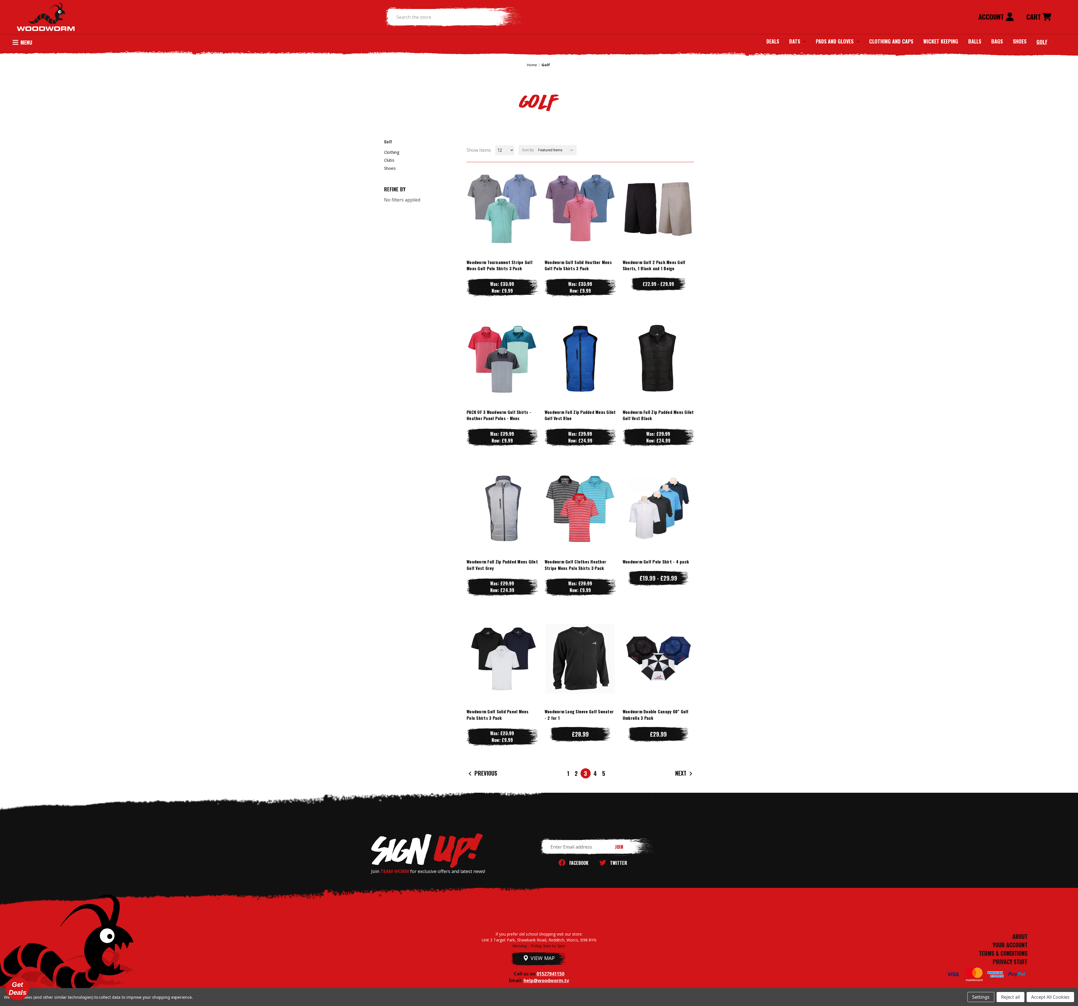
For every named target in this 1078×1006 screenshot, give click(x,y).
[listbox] (556, 150)
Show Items (479, 150)
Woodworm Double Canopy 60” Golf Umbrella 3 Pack (656, 714)
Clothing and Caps (891, 41)
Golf (1041, 41)
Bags (997, 41)
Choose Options (502, 220)
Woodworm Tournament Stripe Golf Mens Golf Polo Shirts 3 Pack (500, 265)
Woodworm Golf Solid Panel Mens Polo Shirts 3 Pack (498, 714)
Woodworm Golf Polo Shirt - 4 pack (656, 561)
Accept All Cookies (1050, 997)
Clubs (389, 160)
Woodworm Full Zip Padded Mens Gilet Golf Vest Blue (580, 415)
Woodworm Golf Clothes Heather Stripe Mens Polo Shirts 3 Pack (575, 564)
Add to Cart (658, 669)
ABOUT (1019, 936)
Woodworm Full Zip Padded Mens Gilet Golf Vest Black (658, 415)
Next (681, 773)
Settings (981, 997)
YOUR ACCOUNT (1010, 945)
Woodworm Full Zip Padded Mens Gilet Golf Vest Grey (502, 564)
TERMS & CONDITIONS (1003, 953)
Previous (485, 773)
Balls (974, 41)
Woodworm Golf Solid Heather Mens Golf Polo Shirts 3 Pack (578, 265)
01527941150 (550, 974)
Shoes (1019, 41)
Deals (772, 41)
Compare (500, 209)
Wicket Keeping (940, 41)
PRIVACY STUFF (1010, 961)
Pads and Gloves (834, 41)
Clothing (391, 152)
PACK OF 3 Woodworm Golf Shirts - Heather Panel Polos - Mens (499, 415)
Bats (794, 41)
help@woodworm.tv (546, 980)
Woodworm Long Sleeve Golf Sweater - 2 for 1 (579, 714)
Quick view (502, 197)
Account (992, 17)
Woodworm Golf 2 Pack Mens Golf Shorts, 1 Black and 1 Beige (654, 265)
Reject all (1010, 997)
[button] (17, 988)
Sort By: (528, 150)
